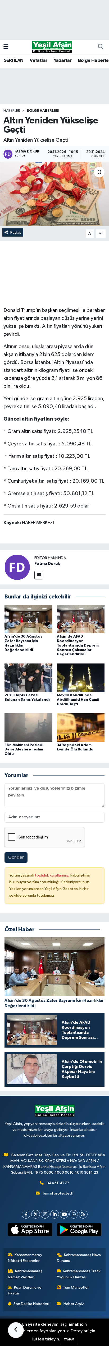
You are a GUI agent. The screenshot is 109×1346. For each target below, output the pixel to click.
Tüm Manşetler (76, 1287)
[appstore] (30, 1230)
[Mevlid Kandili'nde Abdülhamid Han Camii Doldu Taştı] (81, 677)
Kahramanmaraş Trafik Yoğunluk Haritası (79, 1274)
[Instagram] (45, 1214)
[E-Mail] (38, 575)
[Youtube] (64, 1214)
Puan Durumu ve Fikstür (25, 1290)
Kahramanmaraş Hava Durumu (79, 1258)
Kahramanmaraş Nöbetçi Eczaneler (25, 1258)
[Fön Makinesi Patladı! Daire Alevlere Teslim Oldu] (28, 727)
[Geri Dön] (16, 1330)
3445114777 (58, 1183)
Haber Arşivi (73, 1304)
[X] (35, 1214)
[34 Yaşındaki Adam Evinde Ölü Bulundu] (81, 727)
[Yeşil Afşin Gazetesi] (52, 46)
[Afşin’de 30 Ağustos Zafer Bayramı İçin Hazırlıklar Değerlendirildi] (28, 619)
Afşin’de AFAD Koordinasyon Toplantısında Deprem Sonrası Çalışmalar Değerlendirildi (78, 645)
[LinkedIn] (54, 1214)
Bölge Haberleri (43, 111)
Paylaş (15, 232)
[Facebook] (26, 1214)
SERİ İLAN (14, 60)
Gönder (16, 857)
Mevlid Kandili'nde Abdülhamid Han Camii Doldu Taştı (78, 699)
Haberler (11, 111)
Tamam (69, 1339)
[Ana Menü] (5, 47)
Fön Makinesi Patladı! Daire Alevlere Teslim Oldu (24, 749)
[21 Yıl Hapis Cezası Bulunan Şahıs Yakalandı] (28, 677)
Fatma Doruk (47, 563)
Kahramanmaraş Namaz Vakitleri (25, 1274)
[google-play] (79, 1230)
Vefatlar (38, 60)
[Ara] (101, 47)
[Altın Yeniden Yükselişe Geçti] (54, 194)
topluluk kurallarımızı (52, 875)
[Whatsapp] (73, 1214)
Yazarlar (63, 60)
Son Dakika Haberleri (31, 1304)
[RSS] (83, 1214)
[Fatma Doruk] (17, 567)
